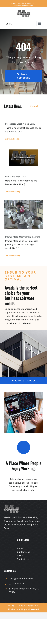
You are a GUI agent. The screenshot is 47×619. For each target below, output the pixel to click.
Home (20, 548)
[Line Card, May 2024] (23, 158)
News (20, 555)
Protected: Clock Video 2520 (20, 123)
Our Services (23, 552)
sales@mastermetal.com (23, 5)
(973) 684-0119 (17, 583)
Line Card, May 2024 (16, 176)
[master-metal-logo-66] (11, 506)
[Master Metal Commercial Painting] (23, 214)
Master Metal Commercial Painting (22, 237)
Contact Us (22, 559)
